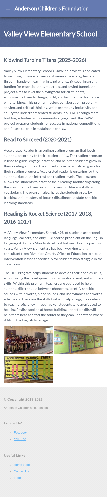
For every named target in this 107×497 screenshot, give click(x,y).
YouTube (20, 439)
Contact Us (21, 471)
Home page (22, 465)
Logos (18, 478)
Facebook (20, 433)
